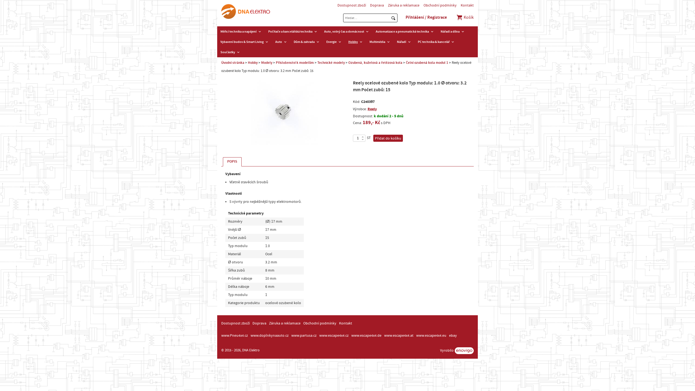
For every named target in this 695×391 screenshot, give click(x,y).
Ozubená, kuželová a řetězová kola (375, 63)
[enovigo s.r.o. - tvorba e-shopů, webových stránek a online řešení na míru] (464, 350)
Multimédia (377, 42)
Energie (331, 42)
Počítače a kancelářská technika (290, 31)
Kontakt (467, 5)
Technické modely (331, 63)
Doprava (377, 5)
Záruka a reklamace (403, 5)
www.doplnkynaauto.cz (270, 335)
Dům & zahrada (304, 42)
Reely (372, 109)
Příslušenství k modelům (295, 63)
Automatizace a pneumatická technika (402, 31)
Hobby (353, 42)
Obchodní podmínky (440, 5)
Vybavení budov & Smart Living (242, 42)
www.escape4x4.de (366, 335)
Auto (278, 42)
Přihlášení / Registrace (426, 17)
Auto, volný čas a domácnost (344, 31)
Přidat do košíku (388, 138)
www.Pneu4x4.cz (234, 335)
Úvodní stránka (232, 63)
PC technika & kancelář (434, 42)
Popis (232, 161)
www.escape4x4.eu (431, 335)
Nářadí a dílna (450, 31)
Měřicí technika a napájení (238, 31)
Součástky (227, 52)
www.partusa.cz (304, 335)
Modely (266, 63)
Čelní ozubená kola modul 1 (427, 63)
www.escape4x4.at (398, 335)
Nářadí (401, 42)
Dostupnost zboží (351, 5)
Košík (468, 17)
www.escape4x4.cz (334, 335)
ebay (453, 335)
